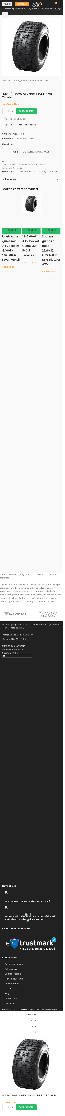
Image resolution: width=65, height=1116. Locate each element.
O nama (9, 988)
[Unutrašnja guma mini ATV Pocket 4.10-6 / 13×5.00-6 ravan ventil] (11, 308)
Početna (6, 80)
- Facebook (10, 1003)
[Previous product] (4, 87)
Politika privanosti (14, 964)
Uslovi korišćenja (13, 974)
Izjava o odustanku (14, 979)
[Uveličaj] (8, 70)
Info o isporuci (12, 983)
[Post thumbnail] (10, 895)
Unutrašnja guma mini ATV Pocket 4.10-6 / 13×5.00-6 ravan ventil (11, 456)
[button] (11, 440)
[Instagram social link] (19, 144)
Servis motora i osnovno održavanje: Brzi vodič (27, 901)
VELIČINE (7, 4)
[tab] (15, 152)
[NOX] (47, 613)
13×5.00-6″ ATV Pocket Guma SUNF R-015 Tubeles (30, 246)
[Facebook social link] (16, 144)
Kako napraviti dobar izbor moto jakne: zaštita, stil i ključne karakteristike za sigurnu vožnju (30, 918)
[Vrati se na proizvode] (8, 87)
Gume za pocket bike (38, 80)
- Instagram (11, 998)
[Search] (5, 15)
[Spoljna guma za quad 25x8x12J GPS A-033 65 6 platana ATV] (51, 308)
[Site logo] (37, 4)
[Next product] (11, 87)
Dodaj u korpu (26, 111)
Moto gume (19, 80)
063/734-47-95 (18, 639)
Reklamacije (11, 969)
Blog (7, 993)
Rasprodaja (22, 4)
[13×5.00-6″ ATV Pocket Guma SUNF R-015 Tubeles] (31, 203)
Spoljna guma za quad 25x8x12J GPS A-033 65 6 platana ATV (51, 459)
